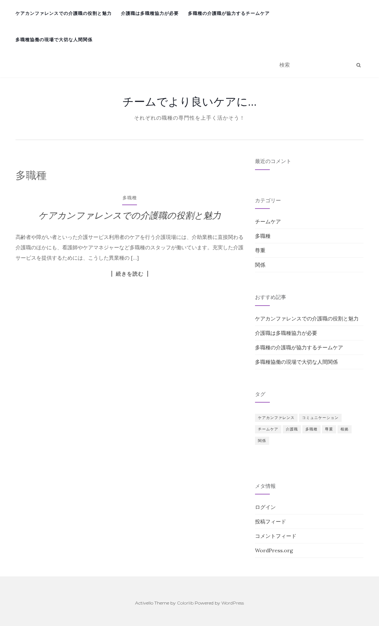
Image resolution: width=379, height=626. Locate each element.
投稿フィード (270, 521)
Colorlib (185, 603)
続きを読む (130, 274)
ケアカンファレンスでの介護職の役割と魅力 (64, 13)
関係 (260, 265)
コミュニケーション (320, 417)
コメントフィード (275, 536)
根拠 (345, 429)
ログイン (265, 507)
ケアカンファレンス (276, 417)
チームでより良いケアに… (189, 101)
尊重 (260, 250)
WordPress (232, 603)
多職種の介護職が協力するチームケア (229, 13)
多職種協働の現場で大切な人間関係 (54, 39)
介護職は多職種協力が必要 (150, 13)
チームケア (268, 221)
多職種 (130, 197)
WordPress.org (274, 550)
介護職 (292, 429)
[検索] (358, 65)
